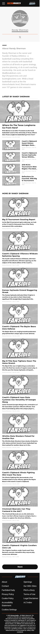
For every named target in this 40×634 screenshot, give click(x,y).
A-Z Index (28, 602)
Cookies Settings (9, 609)
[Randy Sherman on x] (20, 37)
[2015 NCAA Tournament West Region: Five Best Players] (20, 169)
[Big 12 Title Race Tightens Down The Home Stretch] (20, 356)
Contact (5, 586)
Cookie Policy (8, 598)
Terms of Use (29, 594)
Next (20, 567)
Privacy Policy (8, 594)
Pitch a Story (29, 590)
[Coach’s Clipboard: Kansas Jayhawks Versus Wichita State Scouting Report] (20, 157)
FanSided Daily (8, 590)
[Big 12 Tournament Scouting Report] (20, 213)
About (4, 582)
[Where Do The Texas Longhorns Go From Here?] (20, 119)
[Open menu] (3, 3)
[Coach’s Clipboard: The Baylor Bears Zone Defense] (20, 320)
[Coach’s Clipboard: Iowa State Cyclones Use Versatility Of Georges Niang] (20, 393)
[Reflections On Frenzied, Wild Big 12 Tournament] (20, 181)
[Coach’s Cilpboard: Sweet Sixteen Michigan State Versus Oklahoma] (20, 145)
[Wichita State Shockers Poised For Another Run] (20, 431)
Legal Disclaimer (31, 598)
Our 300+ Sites (30, 586)
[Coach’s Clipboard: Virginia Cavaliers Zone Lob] (20, 540)
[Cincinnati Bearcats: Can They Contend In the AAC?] (20, 504)
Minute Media (15, 615)
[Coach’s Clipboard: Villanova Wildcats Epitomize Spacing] (20, 248)
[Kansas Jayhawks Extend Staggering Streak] (20, 285)
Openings (28, 582)
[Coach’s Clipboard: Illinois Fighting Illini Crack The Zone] (20, 467)
